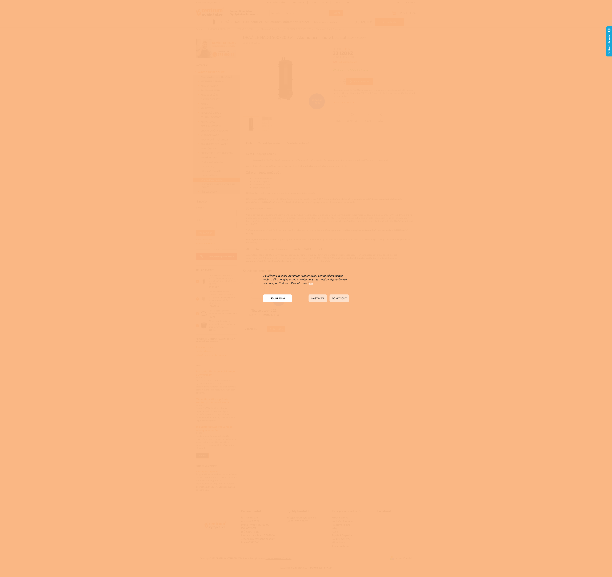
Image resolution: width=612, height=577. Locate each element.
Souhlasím (277, 298)
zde (311, 283)
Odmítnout (339, 298)
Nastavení (317, 298)
